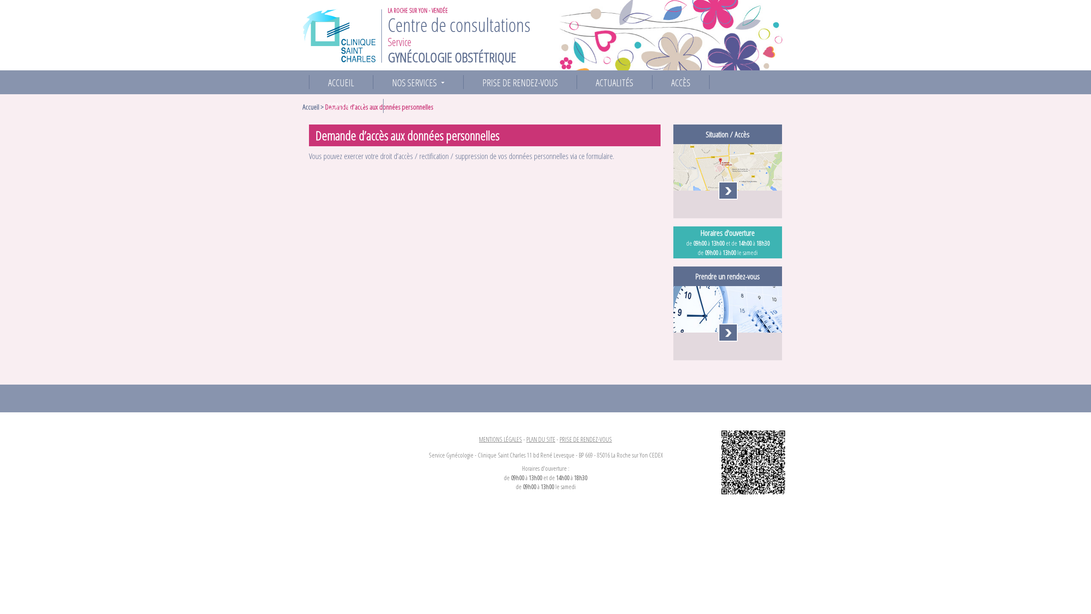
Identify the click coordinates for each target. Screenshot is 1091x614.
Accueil (341, 82)
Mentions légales (500, 439)
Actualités (614, 82)
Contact (348, 106)
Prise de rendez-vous (520, 82)
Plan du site (540, 439)
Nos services (420, 82)
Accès (680, 82)
